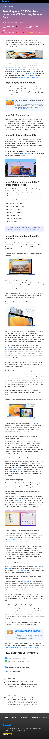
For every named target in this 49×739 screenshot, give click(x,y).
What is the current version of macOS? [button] (18, 667)
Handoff (10, 347)
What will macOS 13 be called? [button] (15, 658)
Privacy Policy (24, 717)
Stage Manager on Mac (17, 69)
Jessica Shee (34, 26)
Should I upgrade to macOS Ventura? (29, 77)
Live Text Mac (28, 581)
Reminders (17, 469)
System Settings (18, 500)
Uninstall (45, 717)
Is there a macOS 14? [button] (12, 671)
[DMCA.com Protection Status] (7, 733)
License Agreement (35, 717)
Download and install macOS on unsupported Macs (25, 229)
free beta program (26, 153)
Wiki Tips (10, 6)
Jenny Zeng (10, 26)
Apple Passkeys (31, 73)
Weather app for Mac (22, 570)
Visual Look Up (15, 587)
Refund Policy (14, 717)
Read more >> (23, 108)
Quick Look (33, 423)
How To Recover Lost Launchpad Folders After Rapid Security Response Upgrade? (28, 630)
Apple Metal (11, 540)
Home (4, 6)
